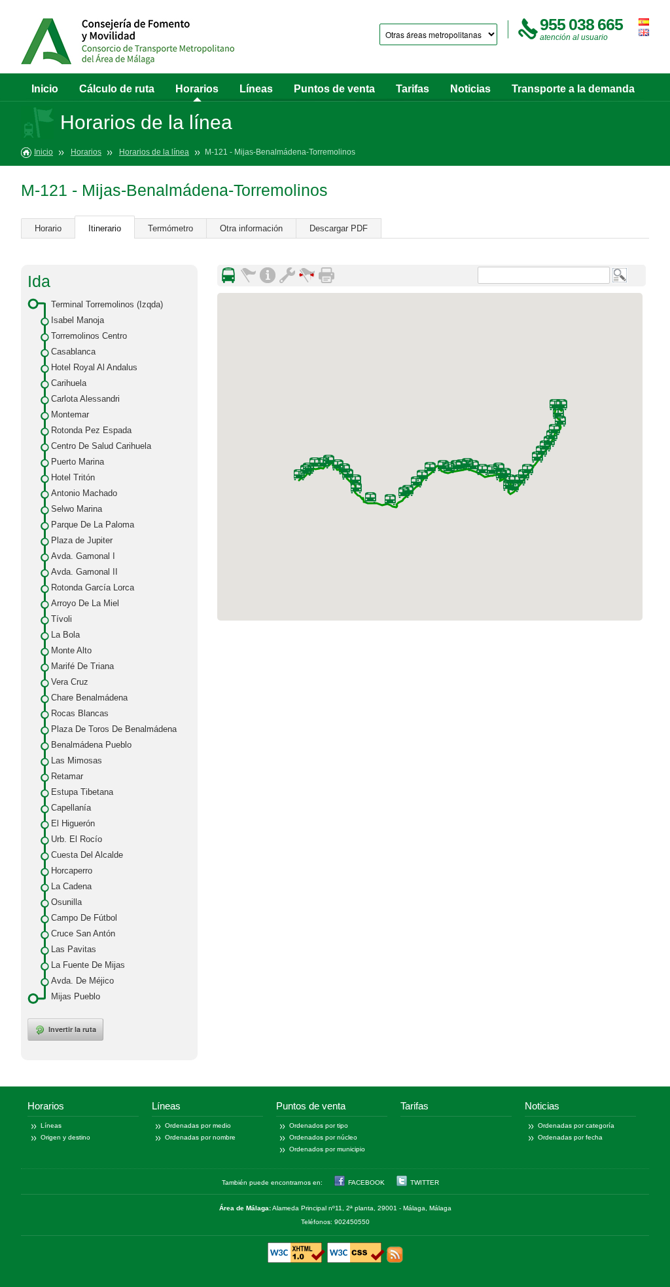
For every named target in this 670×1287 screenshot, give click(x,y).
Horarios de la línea (154, 152)
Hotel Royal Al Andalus (94, 367)
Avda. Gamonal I (83, 556)
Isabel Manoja (77, 320)
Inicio (44, 88)
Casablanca (73, 351)
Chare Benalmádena (89, 697)
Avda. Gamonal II (84, 572)
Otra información (251, 228)
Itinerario (104, 228)
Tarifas (412, 88)
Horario (48, 228)
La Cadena (71, 886)
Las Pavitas (73, 949)
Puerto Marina (77, 462)
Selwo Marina (76, 509)
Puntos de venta (334, 88)
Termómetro (170, 228)
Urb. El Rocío (76, 839)
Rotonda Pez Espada (91, 430)
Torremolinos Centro (89, 336)
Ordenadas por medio (198, 1125)
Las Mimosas (76, 760)
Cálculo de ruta (116, 88)
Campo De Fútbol (84, 918)
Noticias (470, 88)
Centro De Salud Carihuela (101, 446)
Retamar (67, 776)
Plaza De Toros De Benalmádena (114, 729)
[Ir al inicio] (127, 41)
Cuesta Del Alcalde (87, 855)
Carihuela (68, 383)
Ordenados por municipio (327, 1149)
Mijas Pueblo (75, 996)
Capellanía (71, 808)
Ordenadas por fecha (570, 1137)
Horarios (197, 88)
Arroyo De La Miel (85, 603)
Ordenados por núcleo (323, 1137)
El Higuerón (73, 823)
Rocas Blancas (80, 713)
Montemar (70, 414)
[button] (537, 457)
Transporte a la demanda (573, 88)
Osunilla (66, 902)
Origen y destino (65, 1137)
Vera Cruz (69, 682)
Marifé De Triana (82, 666)
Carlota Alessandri (85, 399)
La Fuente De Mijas (88, 965)
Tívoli (61, 619)
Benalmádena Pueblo (91, 745)
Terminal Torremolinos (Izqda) (107, 304)
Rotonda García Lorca (92, 587)
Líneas (256, 88)
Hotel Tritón (73, 477)
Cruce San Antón (83, 933)
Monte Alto (71, 650)
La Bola (65, 635)
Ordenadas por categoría (576, 1125)
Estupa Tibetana (82, 792)
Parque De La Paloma (92, 524)
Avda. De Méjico (82, 981)
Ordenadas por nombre (200, 1137)
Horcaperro (71, 870)
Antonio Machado (84, 493)
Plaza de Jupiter (82, 540)
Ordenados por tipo (318, 1125)
